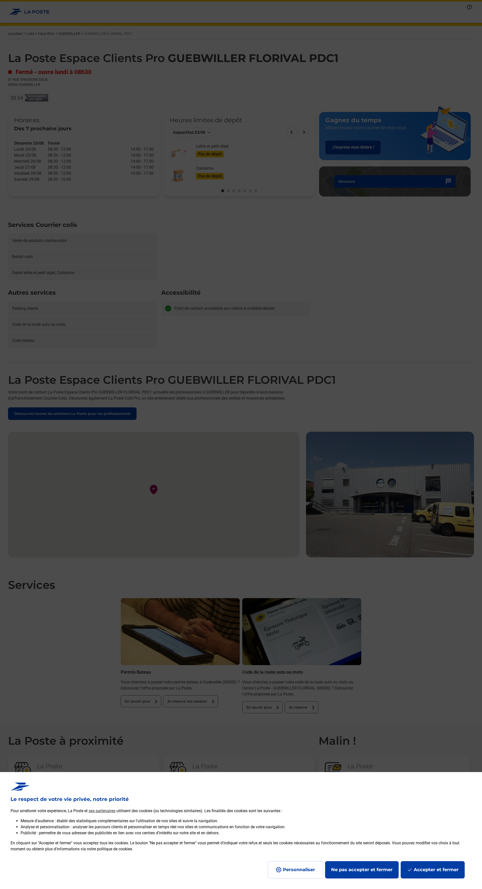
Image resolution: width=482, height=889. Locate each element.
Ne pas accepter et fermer (362, 869)
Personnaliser (299, 869)
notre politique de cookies (109, 849)
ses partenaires (102, 810)
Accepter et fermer (436, 869)
